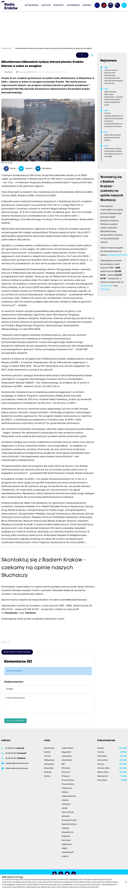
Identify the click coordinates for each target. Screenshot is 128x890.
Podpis (9, 689)
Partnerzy (66, 768)
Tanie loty (66, 804)
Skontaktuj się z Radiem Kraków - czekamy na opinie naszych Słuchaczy (43, 568)
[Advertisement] (64, 29)
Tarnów (47, 756)
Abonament (67, 760)
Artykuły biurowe (69, 820)
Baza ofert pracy (69, 824)
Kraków (47, 752)
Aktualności (31, 5)
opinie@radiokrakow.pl (73, 600)
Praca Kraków (68, 780)
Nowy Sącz (49, 768)
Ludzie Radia (67, 748)
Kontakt (87, 5)
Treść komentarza (15, 698)
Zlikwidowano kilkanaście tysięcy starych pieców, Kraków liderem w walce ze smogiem (53, 48)
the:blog (65, 828)
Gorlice (47, 776)
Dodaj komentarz (15, 721)
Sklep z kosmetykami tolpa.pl (68, 852)
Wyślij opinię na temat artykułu (17, 652)
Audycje (46, 5)
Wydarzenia (73, 5)
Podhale (47, 772)
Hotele (64, 808)
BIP (63, 764)
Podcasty (58, 5)
